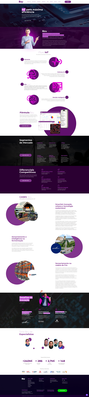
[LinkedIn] (64, 380)
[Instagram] (62, 380)
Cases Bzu (29, 384)
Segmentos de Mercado (31, 382)
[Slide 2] (44, 24)
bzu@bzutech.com (64, 381)
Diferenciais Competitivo (31, 383)
